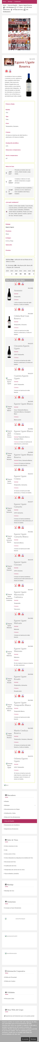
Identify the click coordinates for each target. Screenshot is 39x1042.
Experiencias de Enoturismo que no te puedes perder (19, 1016)
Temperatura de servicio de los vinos (14, 869)
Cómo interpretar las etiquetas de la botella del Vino (18, 858)
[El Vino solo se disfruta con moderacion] (19, 957)
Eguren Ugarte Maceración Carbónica (20, 594)
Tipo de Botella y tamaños (11, 873)
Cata (5, 850)
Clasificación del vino (10, 865)
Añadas (6, 801)
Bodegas (7, 805)
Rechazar (33, 1039)
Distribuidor (17, 1)
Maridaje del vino (9, 890)
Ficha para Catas (9, 998)
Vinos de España (12, 5)
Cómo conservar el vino (11, 846)
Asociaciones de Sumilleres (12, 825)
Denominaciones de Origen (12, 809)
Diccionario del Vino (10, 862)
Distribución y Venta (10, 813)
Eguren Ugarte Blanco (23, 404)
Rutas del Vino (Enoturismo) (12, 817)
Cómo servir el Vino (9, 854)
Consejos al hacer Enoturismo (12, 908)
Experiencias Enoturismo (11, 829)
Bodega (10, 1)
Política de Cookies (9, 981)
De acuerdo (25, 1039)
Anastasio (18, 290)
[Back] (6, 785)
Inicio (4, 1)
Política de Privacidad (10, 977)
